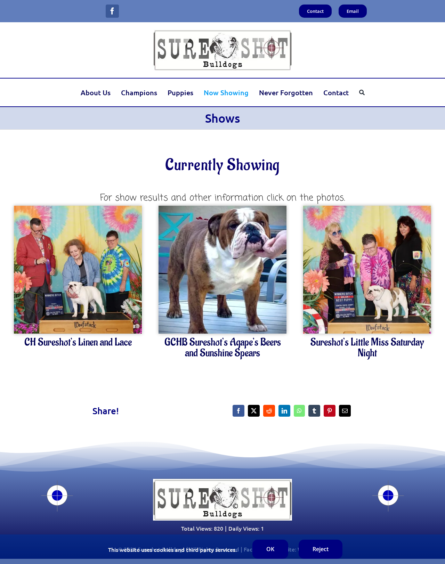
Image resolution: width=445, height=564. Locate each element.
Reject (321, 549)
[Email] (345, 410)
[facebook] (112, 11)
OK (270, 549)
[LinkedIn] (284, 410)
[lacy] (78, 208)
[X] (253, 410)
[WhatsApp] (299, 410)
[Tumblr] (314, 410)
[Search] (362, 92)
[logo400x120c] (222, 481)
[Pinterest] (329, 410)
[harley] (367, 208)
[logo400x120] (222, 32)
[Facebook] (238, 410)
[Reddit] (269, 410)
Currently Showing (222, 165)
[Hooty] (222, 208)
